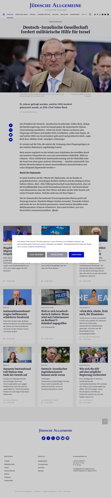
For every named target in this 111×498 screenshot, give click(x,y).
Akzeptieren (76, 255)
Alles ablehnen (36, 255)
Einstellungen (57, 255)
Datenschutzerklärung (36, 247)
